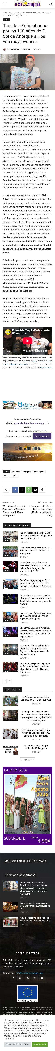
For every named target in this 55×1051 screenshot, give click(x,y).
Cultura (12, 13)
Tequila (13, 476)
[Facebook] (15, 490)
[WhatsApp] (29, 490)
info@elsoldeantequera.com (29, 973)
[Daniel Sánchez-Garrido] (5, 49)
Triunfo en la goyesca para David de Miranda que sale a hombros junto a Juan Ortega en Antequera (36, 583)
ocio (5, 476)
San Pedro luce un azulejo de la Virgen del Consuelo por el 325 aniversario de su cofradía (36, 733)
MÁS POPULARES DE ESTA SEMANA (25, 861)
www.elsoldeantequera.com (29, 423)
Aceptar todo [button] (40, 1044)
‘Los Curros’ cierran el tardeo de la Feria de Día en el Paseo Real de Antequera (35, 551)
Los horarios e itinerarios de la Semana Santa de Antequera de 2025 (35, 906)
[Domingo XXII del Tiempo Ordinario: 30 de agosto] (10, 749)
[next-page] (9, 681)
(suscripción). (46, 367)
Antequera (27, 471)
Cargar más (26, 759)
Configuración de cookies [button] (17, 1044)
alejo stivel (15, 471)
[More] (42, 490)
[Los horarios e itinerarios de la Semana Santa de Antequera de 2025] (10, 907)
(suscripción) (42, 436)
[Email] (35, 490)
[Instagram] (20, 978)
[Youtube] (42, 978)
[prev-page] (5, 681)
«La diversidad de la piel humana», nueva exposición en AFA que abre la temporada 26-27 (36, 536)
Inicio (5, 13)
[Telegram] (27, 978)
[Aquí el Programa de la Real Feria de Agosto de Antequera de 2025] (10, 922)
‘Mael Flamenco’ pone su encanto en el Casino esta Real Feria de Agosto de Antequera (35, 616)
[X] (22, 490)
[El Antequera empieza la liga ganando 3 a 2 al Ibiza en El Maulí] (10, 701)
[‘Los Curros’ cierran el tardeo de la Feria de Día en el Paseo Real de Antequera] (10, 551)
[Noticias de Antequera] (27, 3)
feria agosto (39, 471)
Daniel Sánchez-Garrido (20, 49)
